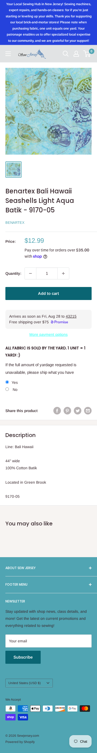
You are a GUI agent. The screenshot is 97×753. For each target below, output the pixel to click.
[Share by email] (88, 410)
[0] (87, 53)
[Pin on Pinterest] (67, 410)
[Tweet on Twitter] (77, 410)
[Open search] (66, 54)
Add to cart (48, 293)
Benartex (15, 223)
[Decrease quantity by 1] (30, 273)
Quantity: (13, 273)
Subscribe (23, 657)
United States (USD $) (24, 683)
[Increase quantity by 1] (63, 273)
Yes (15, 382)
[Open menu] (8, 54)
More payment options (48, 334)
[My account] (76, 54)
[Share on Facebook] (57, 410)
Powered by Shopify (20, 742)
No (15, 389)
